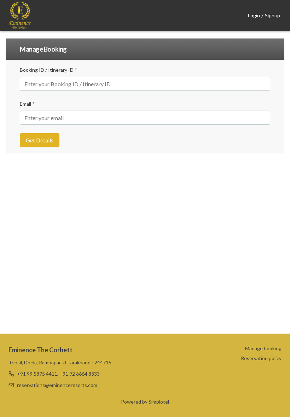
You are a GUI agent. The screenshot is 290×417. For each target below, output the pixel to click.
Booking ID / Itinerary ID (48, 70)
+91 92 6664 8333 (79, 374)
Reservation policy (261, 358)
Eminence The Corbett (40, 350)
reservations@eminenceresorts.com (57, 385)
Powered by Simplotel (145, 402)
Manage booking (263, 348)
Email (27, 104)
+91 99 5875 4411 (37, 374)
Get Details (39, 140)
